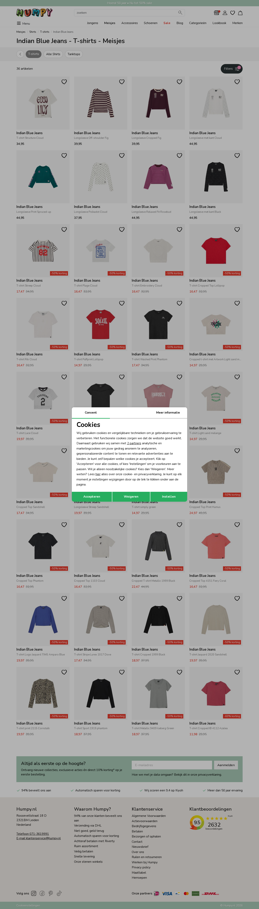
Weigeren (131, 497)
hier (98, 474)
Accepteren (91, 497)
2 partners (134, 443)
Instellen (169, 497)
